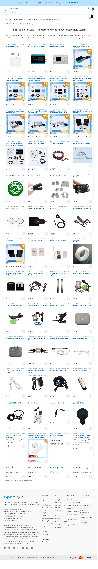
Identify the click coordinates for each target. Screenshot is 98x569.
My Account (45, 500)
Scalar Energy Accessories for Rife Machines (81, 401)
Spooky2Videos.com (73, 505)
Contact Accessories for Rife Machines (59, 174)
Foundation (75, 141)
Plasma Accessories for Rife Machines (37, 336)
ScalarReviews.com (73, 514)
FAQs (43, 529)
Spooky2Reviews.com (73, 508)
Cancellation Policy (60, 527)
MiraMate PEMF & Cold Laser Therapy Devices (15, 45)
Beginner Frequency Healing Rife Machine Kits (36, 77)
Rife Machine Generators (34, 44)
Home (6, 19)
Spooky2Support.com (73, 503)
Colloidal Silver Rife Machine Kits (14, 141)
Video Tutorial (59, 510)
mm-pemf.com (71, 517)
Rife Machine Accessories (59, 142)
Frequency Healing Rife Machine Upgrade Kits (81, 45)
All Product (75, 44)
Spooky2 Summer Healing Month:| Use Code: (50, 3)
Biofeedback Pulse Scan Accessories (81, 271)
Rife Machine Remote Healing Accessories (37, 174)
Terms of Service (60, 524)
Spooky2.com (71, 500)
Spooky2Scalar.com (73, 511)
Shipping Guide (47, 521)
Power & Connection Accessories (58, 141)
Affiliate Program (60, 516)
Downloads (58, 513)
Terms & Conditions (61, 521)
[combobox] (46, 12)
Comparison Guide (48, 518)
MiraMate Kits (9, 44)
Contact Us (45, 542)
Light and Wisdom (72, 525)
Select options (23, 104)
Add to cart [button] (23, 71)
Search (90, 12)
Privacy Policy (59, 518)
